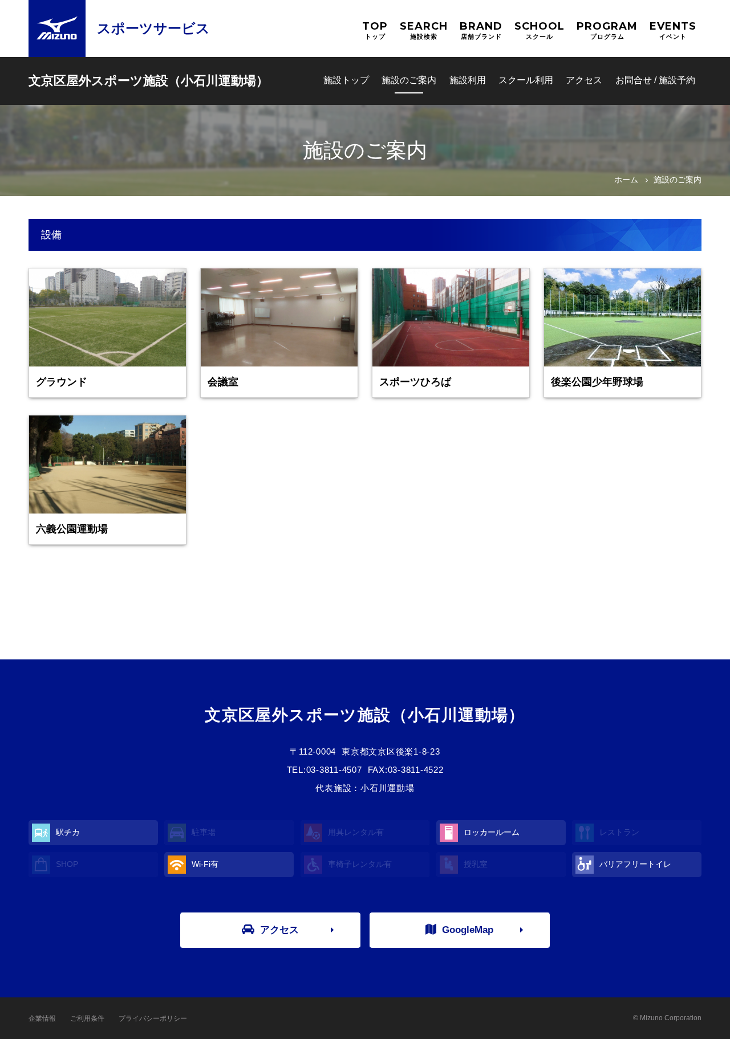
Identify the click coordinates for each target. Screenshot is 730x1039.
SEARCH (424, 30)
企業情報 (42, 1018)
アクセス (584, 80)
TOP (375, 30)
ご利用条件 (87, 1018)
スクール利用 (525, 80)
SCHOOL (539, 30)
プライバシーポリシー (153, 1018)
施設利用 (467, 80)
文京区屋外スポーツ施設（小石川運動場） (149, 81)
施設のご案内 (409, 80)
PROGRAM (607, 30)
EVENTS (673, 30)
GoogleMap (467, 929)
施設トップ (346, 80)
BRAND (481, 30)
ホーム (626, 179)
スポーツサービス (153, 28)
